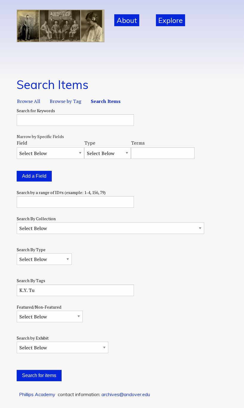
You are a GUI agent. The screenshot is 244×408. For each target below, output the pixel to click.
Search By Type (31, 249)
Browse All (28, 101)
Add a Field (34, 176)
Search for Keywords (36, 110)
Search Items (106, 101)
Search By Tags (31, 280)
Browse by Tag (65, 101)
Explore (170, 20)
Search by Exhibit (33, 338)
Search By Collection (36, 218)
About (127, 20)
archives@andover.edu (125, 394)
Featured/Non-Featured (39, 307)
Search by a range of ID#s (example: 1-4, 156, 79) (61, 192)
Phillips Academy (37, 394)
